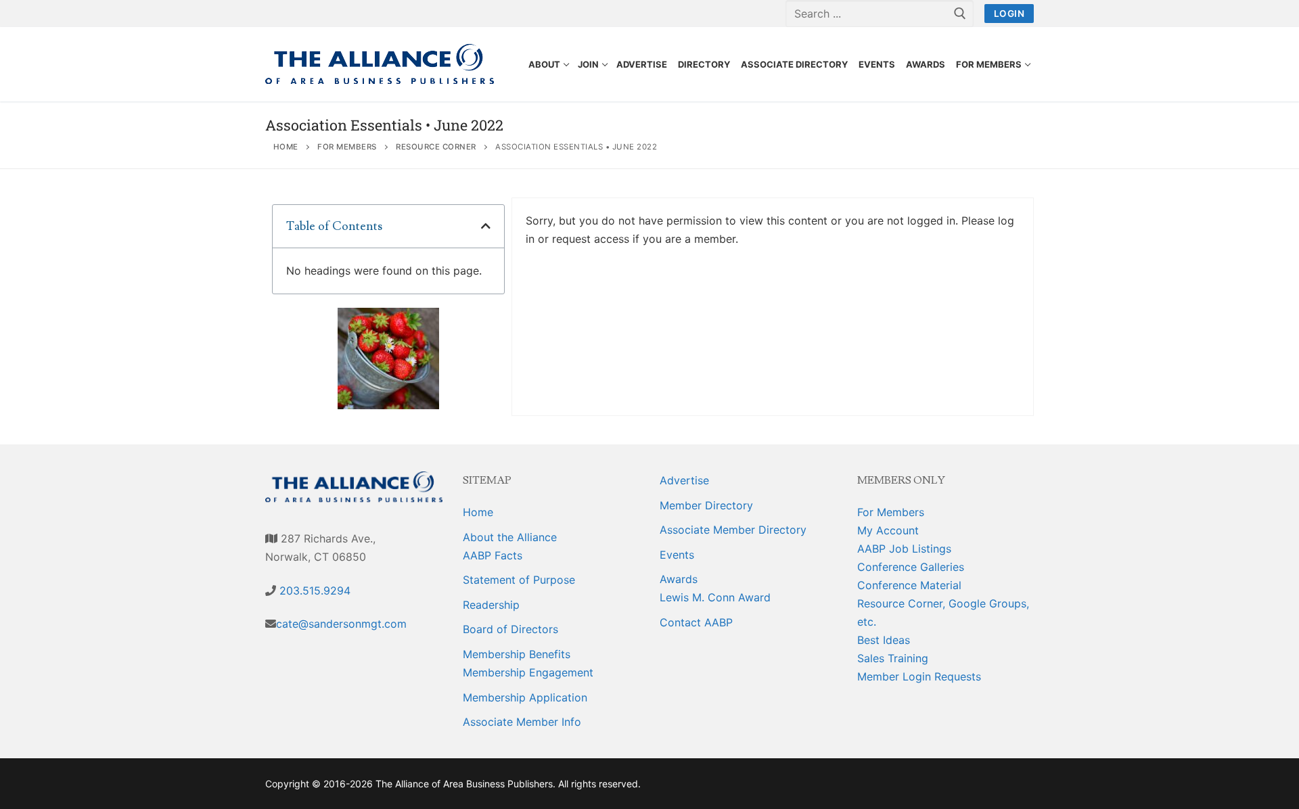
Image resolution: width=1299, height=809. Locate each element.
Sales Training (892, 658)
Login (1009, 13)
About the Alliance (510, 537)
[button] (486, 226)
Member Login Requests (919, 676)
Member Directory (706, 505)
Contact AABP (696, 622)
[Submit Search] (960, 13)
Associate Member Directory (733, 529)
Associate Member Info (522, 722)
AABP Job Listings (904, 548)
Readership (491, 604)
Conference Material (909, 585)
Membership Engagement (528, 672)
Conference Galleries (910, 567)
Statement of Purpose (519, 579)
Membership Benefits (516, 654)
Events (677, 554)
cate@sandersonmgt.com (341, 623)
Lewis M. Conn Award (715, 597)
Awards (679, 579)
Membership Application (525, 697)
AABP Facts (492, 555)
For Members (890, 512)
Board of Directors (510, 629)
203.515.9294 (313, 590)
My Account (888, 530)
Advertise (684, 480)
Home (478, 512)
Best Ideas (883, 640)
